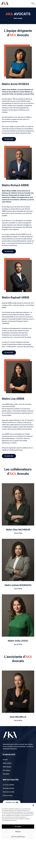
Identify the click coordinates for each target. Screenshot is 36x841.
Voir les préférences (18, 837)
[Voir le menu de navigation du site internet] (33, 3)
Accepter (18, 826)
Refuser (18, 831)
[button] (33, 805)
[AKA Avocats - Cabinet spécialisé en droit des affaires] (4, 4)
